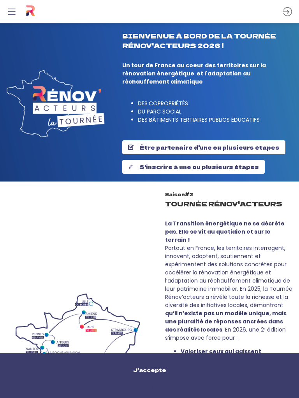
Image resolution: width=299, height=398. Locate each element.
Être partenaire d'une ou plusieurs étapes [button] (209, 147)
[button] (11, 11)
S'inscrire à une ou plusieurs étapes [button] (199, 167)
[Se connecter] (287, 11)
